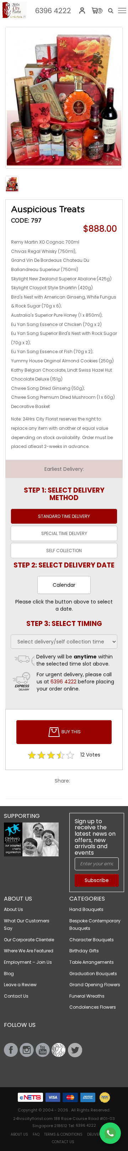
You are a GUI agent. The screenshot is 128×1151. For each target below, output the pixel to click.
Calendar (64, 585)
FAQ (36, 1134)
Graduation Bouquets (93, 974)
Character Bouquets (91, 940)
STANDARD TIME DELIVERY (64, 516)
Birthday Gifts (84, 951)
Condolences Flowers (92, 1007)
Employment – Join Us (28, 962)
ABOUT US (19, 1134)
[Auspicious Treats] (14, 10)
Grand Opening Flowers (94, 985)
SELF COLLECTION (64, 551)
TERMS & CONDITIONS (63, 1134)
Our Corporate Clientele (29, 940)
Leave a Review (20, 985)
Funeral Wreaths (87, 996)
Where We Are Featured (28, 951)
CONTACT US (63, 1142)
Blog (9, 974)
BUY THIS (70, 731)
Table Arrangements (91, 962)
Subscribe (97, 880)
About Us (13, 909)
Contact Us (16, 996)
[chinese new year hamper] (64, 98)
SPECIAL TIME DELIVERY (64, 533)
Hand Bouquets (86, 909)
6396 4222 (53, 10)
